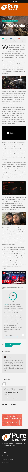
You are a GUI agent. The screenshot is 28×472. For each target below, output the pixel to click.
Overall (6, 304)
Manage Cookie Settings (8, 459)
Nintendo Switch (13, 20)
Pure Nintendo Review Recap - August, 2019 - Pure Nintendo (11, 392)
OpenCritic (4, 452)
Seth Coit (6, 31)
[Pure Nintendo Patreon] (12, 419)
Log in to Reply (21, 389)
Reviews (5, 20)
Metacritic (4, 448)
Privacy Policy (5, 455)
